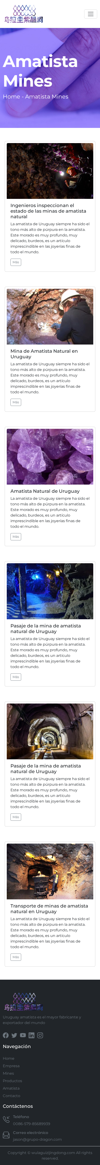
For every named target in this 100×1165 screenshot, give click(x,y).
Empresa (11, 1066)
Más (16, 262)
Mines (8, 1073)
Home (11, 96)
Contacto (11, 1096)
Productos (12, 1081)
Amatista (11, 1088)
